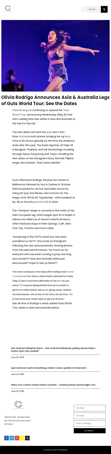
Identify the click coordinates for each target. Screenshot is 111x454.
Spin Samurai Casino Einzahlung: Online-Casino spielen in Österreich (48, 367)
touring (22, 136)
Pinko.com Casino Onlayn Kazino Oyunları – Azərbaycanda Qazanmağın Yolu (53, 384)
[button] (83, 9)
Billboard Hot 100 (38, 202)
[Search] (104, 9)
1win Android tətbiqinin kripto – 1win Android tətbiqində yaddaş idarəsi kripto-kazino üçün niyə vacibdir (53, 350)
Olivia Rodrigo (20, 110)
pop (49, 132)
